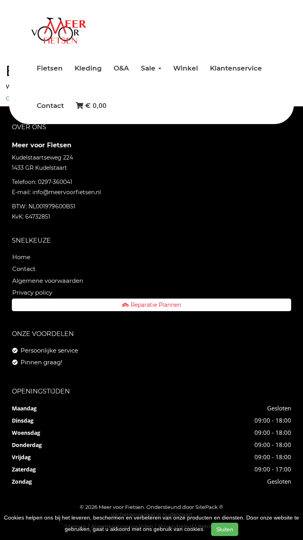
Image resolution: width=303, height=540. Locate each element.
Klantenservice (236, 68)
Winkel (185, 68)
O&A (121, 68)
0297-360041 (55, 182)
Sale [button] (149, 68)
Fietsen (50, 68)
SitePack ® (209, 507)
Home (21, 257)
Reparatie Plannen (156, 304)
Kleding (88, 68)
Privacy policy (32, 292)
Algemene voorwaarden (47, 280)
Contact (50, 105)
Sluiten (224, 529)
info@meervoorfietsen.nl (66, 192)
